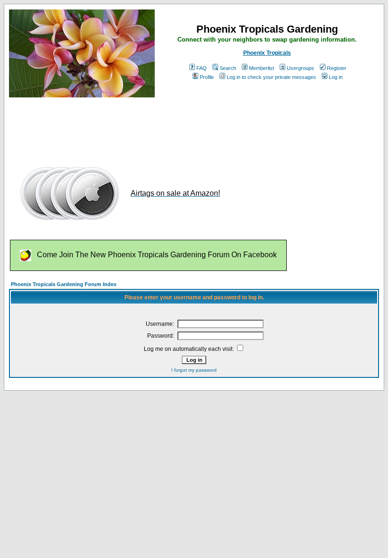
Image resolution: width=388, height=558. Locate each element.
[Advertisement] (181, 126)
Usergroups (300, 68)
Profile (207, 77)
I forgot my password (194, 370)
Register (336, 68)
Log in (336, 77)
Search (228, 68)
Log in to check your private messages (271, 77)
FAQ (201, 68)
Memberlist (261, 68)
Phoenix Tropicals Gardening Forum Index (63, 284)
